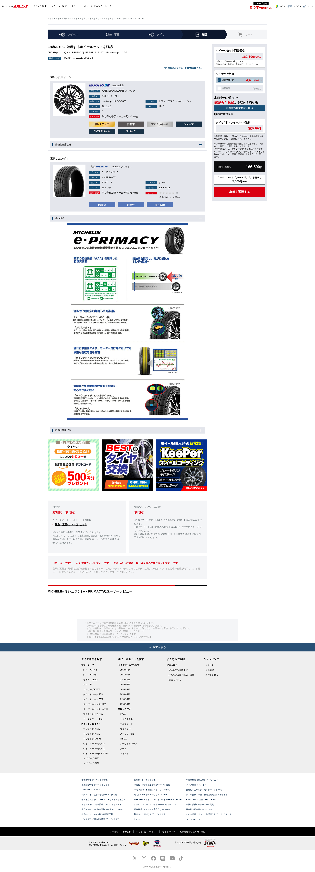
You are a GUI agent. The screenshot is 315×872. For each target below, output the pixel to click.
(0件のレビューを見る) (169, 197)
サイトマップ (168, 832)
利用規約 (127, 832)
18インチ (101, 106)
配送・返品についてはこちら (71, 524)
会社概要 (114, 832)
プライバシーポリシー (147, 832)
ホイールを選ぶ (80, 18)
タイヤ (40, 6)
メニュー (75, 6)
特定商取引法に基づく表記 (192, 832)
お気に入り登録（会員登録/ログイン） (186, 68)
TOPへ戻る (159, 647)
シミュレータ (98, 6)
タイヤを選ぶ (108, 18)
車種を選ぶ (94, 18)
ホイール (59, 6)
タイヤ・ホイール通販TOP (59, 18)
